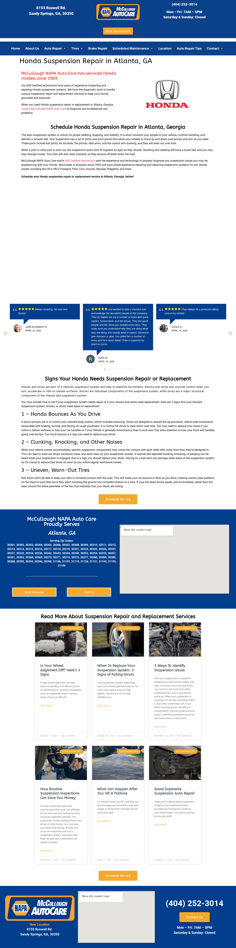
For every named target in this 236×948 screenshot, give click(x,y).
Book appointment (118, 31)
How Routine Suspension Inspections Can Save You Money (59, 793)
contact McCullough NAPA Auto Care (43, 108)
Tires (75, 48)
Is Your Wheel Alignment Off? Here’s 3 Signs (60, 670)
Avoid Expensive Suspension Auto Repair (174, 791)
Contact (213, 48)
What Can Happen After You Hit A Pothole (117, 791)
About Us (32, 48)
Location (165, 48)
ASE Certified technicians (80, 160)
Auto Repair (53, 48)
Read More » (47, 705)
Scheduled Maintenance (130, 48)
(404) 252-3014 (184, 4)
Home (15, 48)
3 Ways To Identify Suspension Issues (169, 668)
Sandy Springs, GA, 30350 (51, 13)
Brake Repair (97, 48)
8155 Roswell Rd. (51, 8)
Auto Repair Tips (189, 48)
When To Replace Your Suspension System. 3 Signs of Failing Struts (116, 670)
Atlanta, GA (61, 532)
